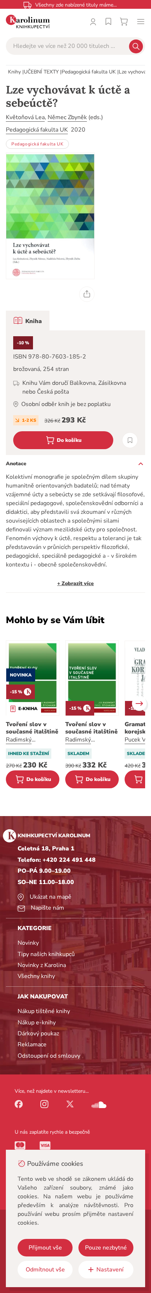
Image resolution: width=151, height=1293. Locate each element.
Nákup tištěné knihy (44, 1011)
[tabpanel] (75, 392)
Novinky (28, 943)
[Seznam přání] (108, 21)
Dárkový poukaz (38, 1034)
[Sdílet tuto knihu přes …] (87, 294)
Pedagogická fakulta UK (89, 71)
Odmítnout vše (45, 1270)
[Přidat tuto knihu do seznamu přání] (130, 440)
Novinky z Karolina (42, 965)
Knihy (14, 71)
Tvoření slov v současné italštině (32, 728)
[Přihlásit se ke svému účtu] (93, 21)
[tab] (27, 320)
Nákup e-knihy (37, 1023)
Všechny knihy (36, 976)
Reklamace (32, 1044)
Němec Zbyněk (67, 117)
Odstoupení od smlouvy (49, 1056)
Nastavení (110, 1270)
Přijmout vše (45, 1248)
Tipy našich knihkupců (46, 954)
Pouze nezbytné (106, 1248)
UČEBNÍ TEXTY (41, 71)
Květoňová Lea (25, 117)
